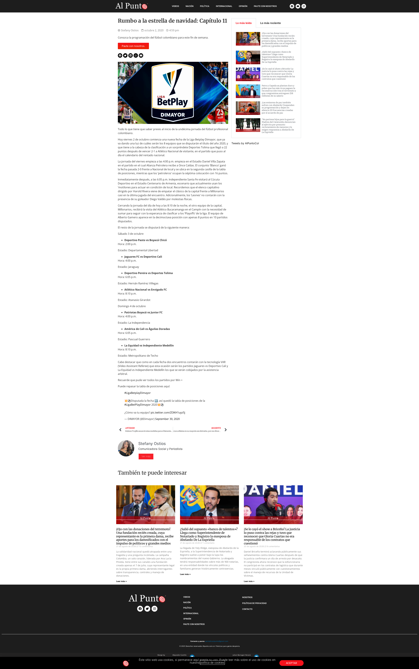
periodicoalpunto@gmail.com (216, 641)
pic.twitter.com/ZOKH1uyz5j (168, 412)
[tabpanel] (266, 83)
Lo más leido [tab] (244, 23)
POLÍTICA (204, 6)
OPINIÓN (243, 6)
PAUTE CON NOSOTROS (265, 6)
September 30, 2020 (167, 419)
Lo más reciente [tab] (270, 23)
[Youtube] (298, 6)
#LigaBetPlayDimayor (137, 404)
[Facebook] (292, 6)
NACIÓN (189, 6)
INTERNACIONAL (224, 6)
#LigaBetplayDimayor (137, 393)
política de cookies (212, 662)
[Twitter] (147, 609)
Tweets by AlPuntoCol (245, 143)
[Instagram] (303, 6)
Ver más (146, 456)
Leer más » (121, 581)
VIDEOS (175, 6)
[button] (120, 55)
